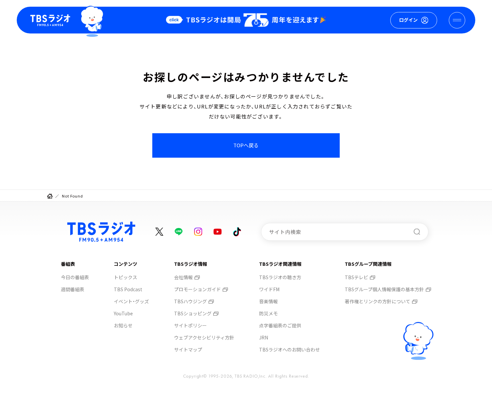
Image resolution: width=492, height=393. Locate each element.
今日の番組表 (75, 277)
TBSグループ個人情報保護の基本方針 (384, 289)
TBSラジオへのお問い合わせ (289, 349)
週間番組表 (72, 289)
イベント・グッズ (131, 301)
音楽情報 (268, 301)
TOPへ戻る (246, 145)
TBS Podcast (128, 289)
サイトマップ (188, 349)
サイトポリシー (190, 325)
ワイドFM (269, 289)
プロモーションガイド (197, 289)
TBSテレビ (356, 277)
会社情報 (183, 277)
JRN (263, 337)
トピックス (125, 277)
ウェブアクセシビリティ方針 (204, 337)
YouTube (123, 313)
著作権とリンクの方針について (377, 301)
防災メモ (268, 313)
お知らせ (123, 325)
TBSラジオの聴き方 (280, 277)
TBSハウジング (190, 301)
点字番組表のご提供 (280, 325)
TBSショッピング (193, 313)
